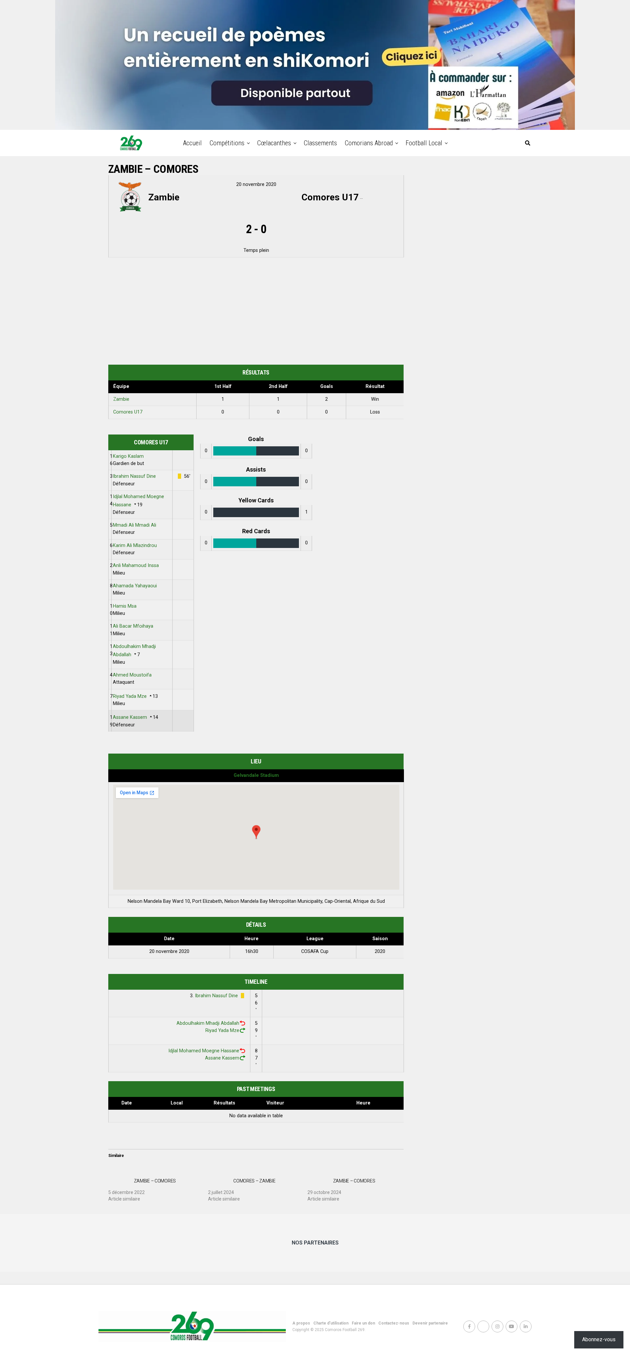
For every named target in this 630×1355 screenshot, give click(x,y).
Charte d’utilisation (330, 1323)
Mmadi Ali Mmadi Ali (134, 525)
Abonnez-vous (599, 1339)
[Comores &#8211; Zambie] (258, 1187)
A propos (301, 1323)
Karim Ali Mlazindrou (135, 545)
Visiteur (275, 1103)
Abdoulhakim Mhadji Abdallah (208, 1023)
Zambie (121, 399)
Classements (320, 143)
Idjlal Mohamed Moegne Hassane (203, 1051)
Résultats (224, 1103)
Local (177, 1103)
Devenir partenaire (430, 1323)
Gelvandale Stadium (256, 775)
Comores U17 (127, 412)
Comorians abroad (369, 143)
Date (126, 1103)
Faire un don (363, 1323)
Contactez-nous (393, 1323)
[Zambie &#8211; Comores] (158, 1187)
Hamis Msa (124, 606)
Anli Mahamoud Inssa (136, 565)
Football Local (424, 143)
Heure (363, 1103)
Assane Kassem (130, 717)
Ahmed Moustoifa (132, 675)
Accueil (192, 143)
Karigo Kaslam (128, 456)
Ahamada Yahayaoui (135, 586)
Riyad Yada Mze (130, 696)
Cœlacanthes (274, 143)
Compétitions (227, 143)
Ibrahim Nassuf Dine (134, 476)
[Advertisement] (256, 312)
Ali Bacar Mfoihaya (133, 626)
